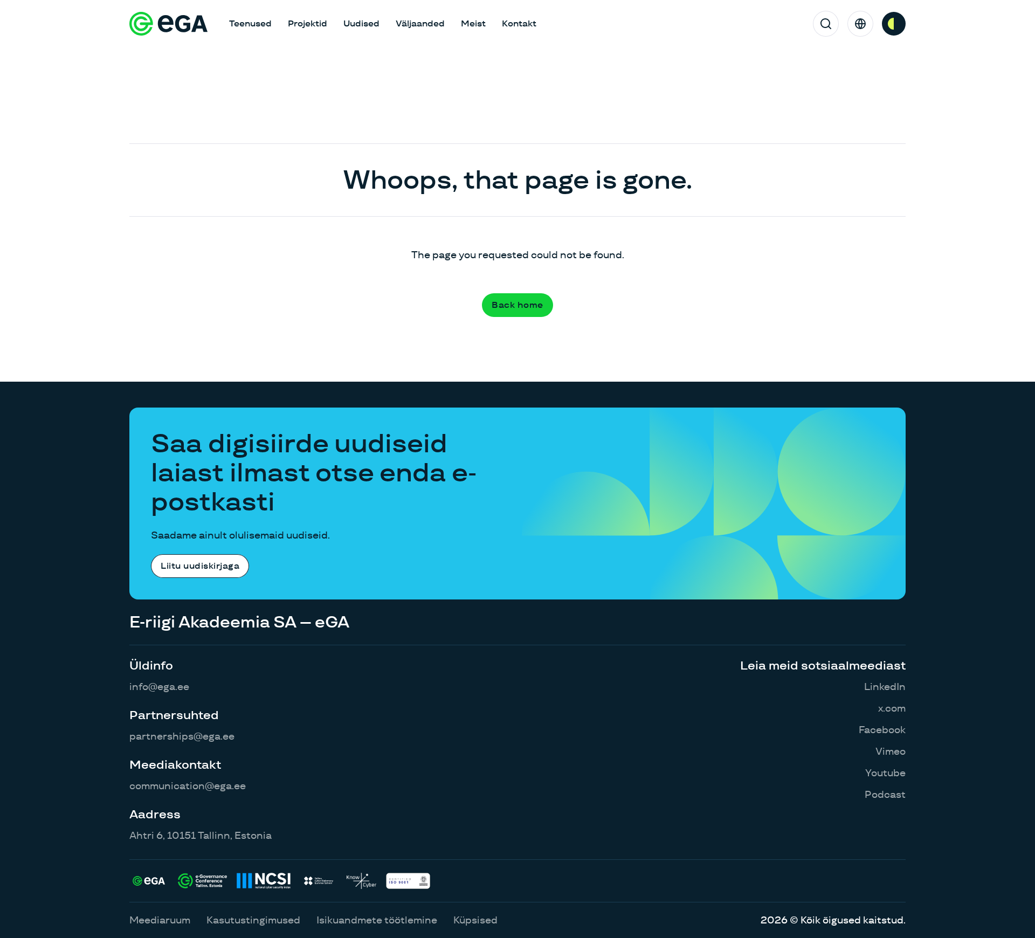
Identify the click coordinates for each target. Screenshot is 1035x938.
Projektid (307, 23)
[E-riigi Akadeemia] (168, 24)
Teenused (250, 23)
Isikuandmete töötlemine (376, 920)
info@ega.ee (159, 686)
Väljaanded (420, 23)
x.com (892, 708)
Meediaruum (159, 920)
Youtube (885, 773)
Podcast (885, 794)
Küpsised (475, 920)
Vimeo (890, 751)
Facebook (882, 729)
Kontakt (519, 23)
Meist (473, 23)
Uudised (361, 23)
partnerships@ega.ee (181, 736)
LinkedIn (885, 686)
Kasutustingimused (253, 920)
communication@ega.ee (187, 785)
